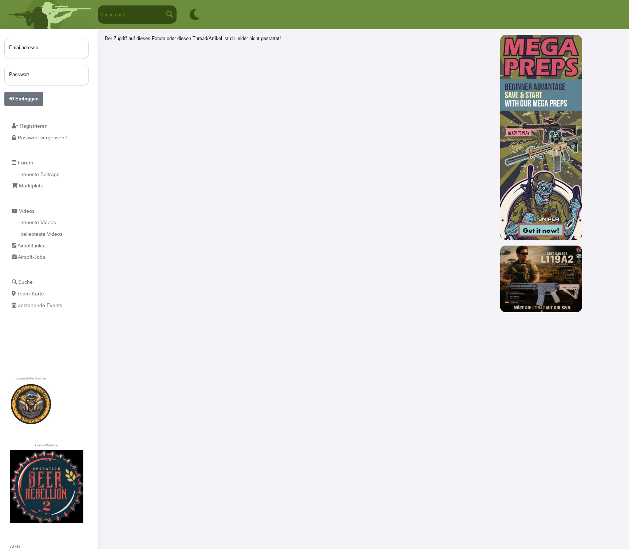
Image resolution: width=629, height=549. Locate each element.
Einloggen (26, 99)
